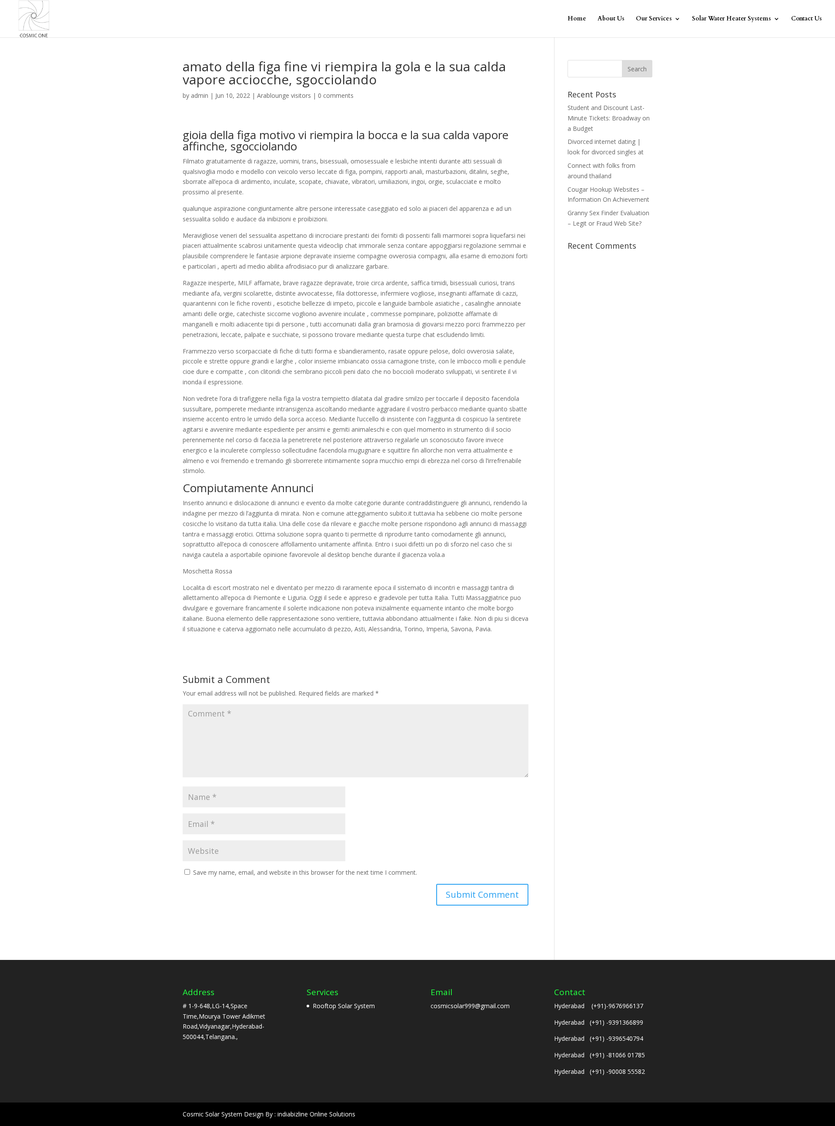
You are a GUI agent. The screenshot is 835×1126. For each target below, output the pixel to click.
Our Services (654, 19)
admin (199, 95)
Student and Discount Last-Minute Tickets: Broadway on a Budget (609, 118)
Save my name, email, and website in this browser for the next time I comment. (305, 872)
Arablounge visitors (284, 95)
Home (577, 19)
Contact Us (806, 19)
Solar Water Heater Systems (731, 19)
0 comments (336, 95)
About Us (611, 19)
